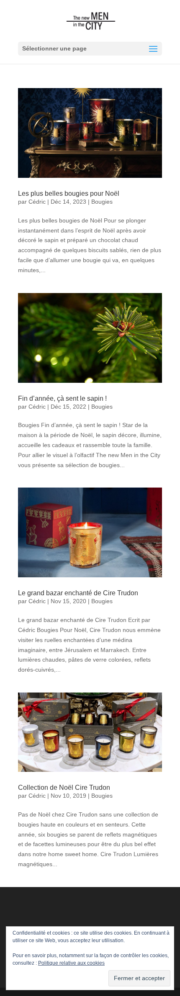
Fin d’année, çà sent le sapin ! (62, 398)
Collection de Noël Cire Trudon (64, 787)
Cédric (37, 201)
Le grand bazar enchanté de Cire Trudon (78, 593)
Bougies (102, 201)
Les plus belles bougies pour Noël (68, 193)
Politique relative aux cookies (71, 963)
